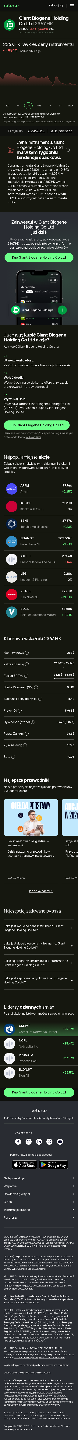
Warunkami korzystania (26, 1357)
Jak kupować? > (61, 131)
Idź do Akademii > (41, 891)
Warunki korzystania (40, 1372)
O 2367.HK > (36, 131)
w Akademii (33, 437)
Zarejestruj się (9, 113)
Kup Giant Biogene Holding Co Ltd (39, 257)
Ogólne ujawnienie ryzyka (16, 1372)
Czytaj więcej (16, 877)
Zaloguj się (56, 5)
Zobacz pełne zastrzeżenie (52, 1357)
